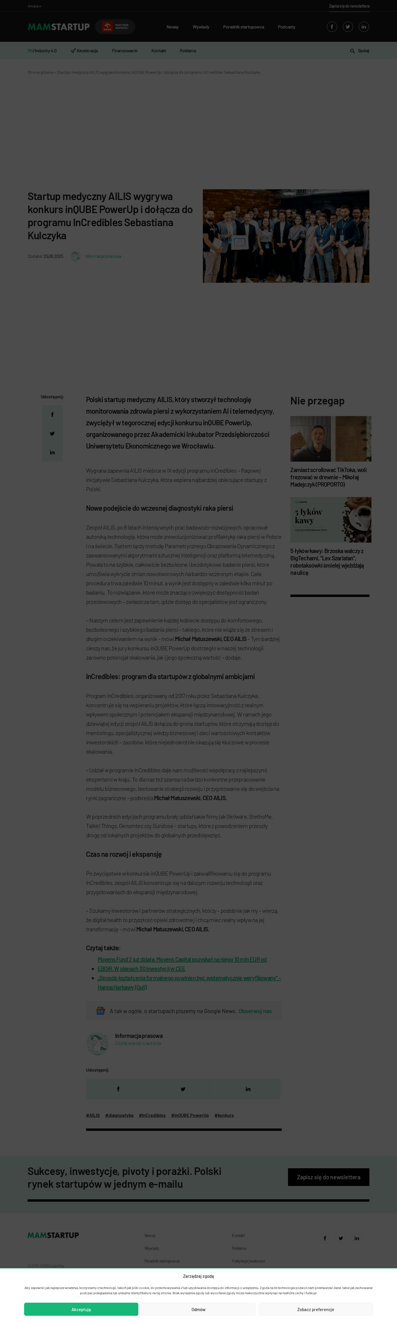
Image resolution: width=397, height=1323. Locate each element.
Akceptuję (81, 1309)
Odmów (198, 1309)
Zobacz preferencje (315, 1309)
